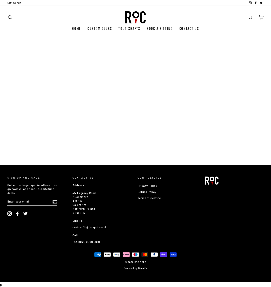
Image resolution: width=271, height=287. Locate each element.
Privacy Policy (147, 185)
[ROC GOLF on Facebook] (17, 213)
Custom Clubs (99, 29)
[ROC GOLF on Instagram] (9, 213)
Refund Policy (147, 191)
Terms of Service (149, 198)
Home (76, 29)
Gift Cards (14, 2)
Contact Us (189, 29)
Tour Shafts (129, 29)
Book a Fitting (160, 29)
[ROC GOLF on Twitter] (25, 213)
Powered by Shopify (135, 268)
